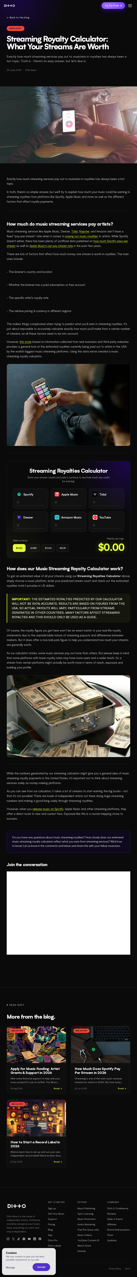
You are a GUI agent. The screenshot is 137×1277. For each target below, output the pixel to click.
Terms (127, 1268)
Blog (50, 1229)
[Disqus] (68, 913)
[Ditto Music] (9, 6)
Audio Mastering (86, 1224)
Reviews (111, 1213)
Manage (10, 1267)
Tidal (74, 231)
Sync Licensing (85, 1213)
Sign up (52, 1208)
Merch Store (84, 1245)
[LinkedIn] (34, 1238)
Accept (41, 1267)
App (50, 1235)
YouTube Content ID (88, 1240)
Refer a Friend (114, 1219)
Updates (112, 1240)
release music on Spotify (48, 809)
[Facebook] (40, 1238)
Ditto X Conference (117, 1208)
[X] (13, 1238)
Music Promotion (87, 1219)
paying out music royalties (81, 236)
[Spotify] (24, 1238)
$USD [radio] (19, 548)
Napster (84, 231)
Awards (82, 1251)
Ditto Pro (53, 1240)
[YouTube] (29, 1238)
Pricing (51, 1224)
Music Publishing (86, 1208)
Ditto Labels (54, 1245)
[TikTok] (18, 1238)
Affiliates (111, 1224)
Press (110, 1235)
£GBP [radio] (33, 548)
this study (26, 341)
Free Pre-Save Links (88, 1229)
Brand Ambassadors (118, 1229)
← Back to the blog (18, 17)
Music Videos (85, 1235)
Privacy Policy (115, 1268)
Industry (15, 28)
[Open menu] (130, 5)
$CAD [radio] (48, 548)
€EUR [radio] (63, 548)
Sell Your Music (56, 1213)
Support (52, 1219)
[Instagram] (8, 1238)
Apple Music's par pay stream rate (51, 246)
